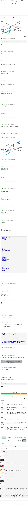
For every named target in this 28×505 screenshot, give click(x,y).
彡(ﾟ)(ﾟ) (8, 386)
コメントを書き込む (14, 446)
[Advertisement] (14, 10)
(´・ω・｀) (2, 386)
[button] (25, 252)
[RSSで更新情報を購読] (20, 393)
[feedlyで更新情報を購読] (7, 393)
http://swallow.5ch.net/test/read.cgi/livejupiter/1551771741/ (8, 379)
